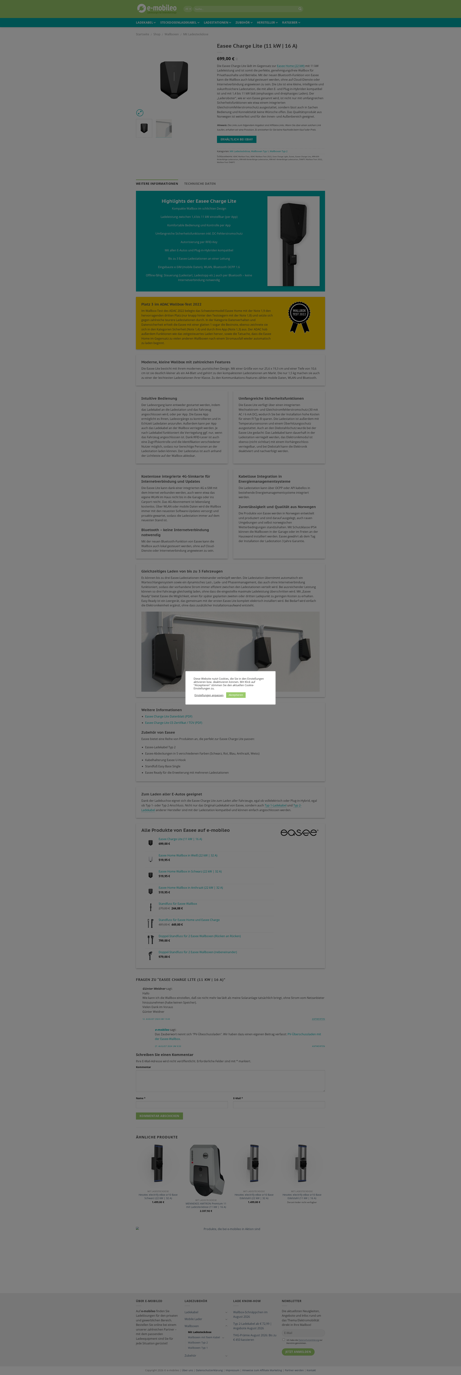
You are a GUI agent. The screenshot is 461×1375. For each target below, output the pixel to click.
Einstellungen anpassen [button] (208, 695)
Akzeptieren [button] (236, 695)
